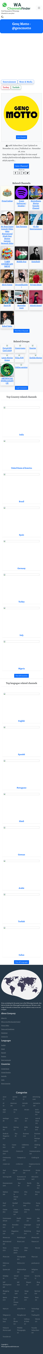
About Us (4, 1018)
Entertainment (9, 81)
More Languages (6, 1060)
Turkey (6, 87)
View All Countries (22, 676)
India (2, 1080)
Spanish (3, 1053)
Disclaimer (4, 1033)
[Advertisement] (21, 55)
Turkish (16, 87)
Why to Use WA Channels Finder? (10, 1022)
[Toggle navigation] (39, 8)
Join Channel (21, 137)
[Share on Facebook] (15, 172)
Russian (3, 1056)
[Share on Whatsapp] (19, 172)
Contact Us (4, 1037)
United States (5, 1069)
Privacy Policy (5, 1025)
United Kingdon (6, 1072)
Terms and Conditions (7, 1029)
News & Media (25, 81)
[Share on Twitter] (28, 172)
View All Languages (21, 962)
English (3, 1045)
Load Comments (21, 388)
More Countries (5, 1084)
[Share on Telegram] (24, 172)
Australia (3, 1076)
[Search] (2, 16)
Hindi (3, 1049)
